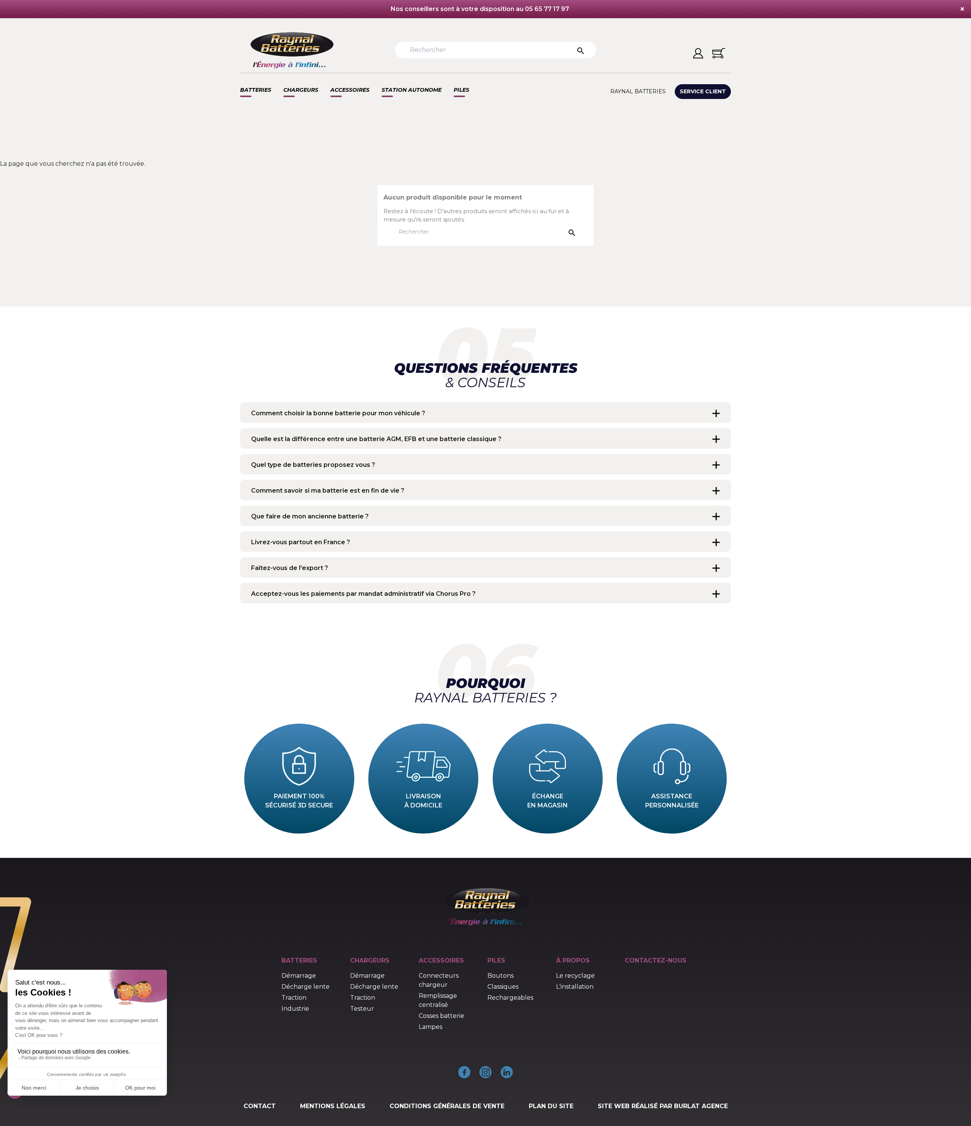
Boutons (500, 975)
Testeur (362, 1008)
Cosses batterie (441, 1015)
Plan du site (551, 1106)
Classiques (502, 986)
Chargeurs (300, 89)
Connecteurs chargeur (439, 980)
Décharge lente (305, 986)
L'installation (575, 986)
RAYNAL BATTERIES (638, 91)
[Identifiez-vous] (698, 53)
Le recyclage (575, 975)
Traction (293, 997)
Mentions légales (332, 1106)
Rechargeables (510, 997)
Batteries (255, 89)
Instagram (485, 1072)
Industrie (295, 1008)
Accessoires (349, 89)
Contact (260, 1106)
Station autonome (412, 89)
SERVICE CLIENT (703, 91)
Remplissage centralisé (438, 1000)
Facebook (464, 1072)
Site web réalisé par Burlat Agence (663, 1106)
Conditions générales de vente (447, 1106)
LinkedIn (506, 1072)
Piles (461, 89)
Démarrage (298, 975)
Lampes (430, 1026)
